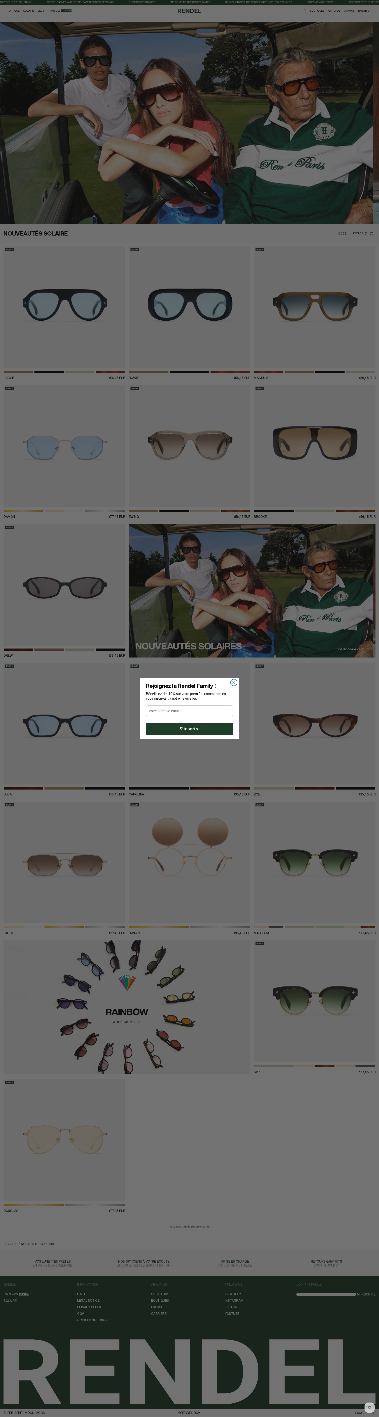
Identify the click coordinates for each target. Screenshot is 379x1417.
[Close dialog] (234, 682)
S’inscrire (189, 728)
